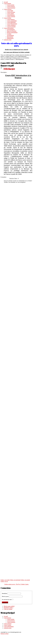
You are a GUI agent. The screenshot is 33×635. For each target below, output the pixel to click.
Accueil (6, 2)
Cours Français (11, 6)
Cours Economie (11, 26)
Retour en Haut (4, 633)
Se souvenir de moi (7, 599)
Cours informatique (9, 28)
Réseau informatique (12, 32)
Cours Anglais (10, 5)
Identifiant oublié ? (8, 607)
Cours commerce (11, 25)
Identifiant (4, 593)
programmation (11, 29)
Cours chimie (10, 13)
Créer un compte (8, 609)
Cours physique (11, 12)
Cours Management (12, 23)
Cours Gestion (7, 18)
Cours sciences (7, 9)
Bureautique (10, 36)
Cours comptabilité (12, 21)
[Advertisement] (16, 200)
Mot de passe (5, 596)
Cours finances (11, 19)
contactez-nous (7, 39)
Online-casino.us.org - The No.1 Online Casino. (16, 584)
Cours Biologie (11, 15)
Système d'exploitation (10, 34)
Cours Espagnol (11, 7)
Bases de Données (11, 31)
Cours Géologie (11, 16)
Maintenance (10, 38)
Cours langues (7, 3)
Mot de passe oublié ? (9, 606)
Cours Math (10, 10)
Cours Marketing (11, 22)
